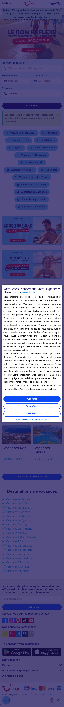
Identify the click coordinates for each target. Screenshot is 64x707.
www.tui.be (29, 292)
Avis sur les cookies (42, 420)
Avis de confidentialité (23, 420)
